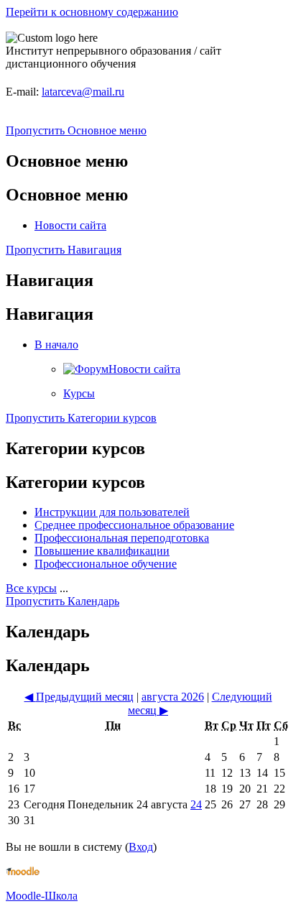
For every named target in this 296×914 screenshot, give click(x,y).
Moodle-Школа (42, 896)
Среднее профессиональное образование (134, 525)
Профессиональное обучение (105, 564)
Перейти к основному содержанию (92, 12)
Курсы (79, 393)
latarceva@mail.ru (83, 92)
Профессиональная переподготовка (121, 538)
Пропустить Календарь (62, 601)
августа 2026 (173, 697)
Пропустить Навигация (63, 250)
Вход (141, 847)
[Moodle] (23, 871)
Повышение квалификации (102, 551)
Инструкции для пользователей (112, 512)
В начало (56, 344)
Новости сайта (70, 225)
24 (196, 804)
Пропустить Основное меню (76, 130)
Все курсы (31, 588)
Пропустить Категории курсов (81, 418)
